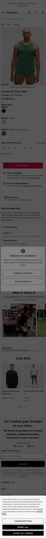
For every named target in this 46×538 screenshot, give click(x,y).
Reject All (23, 527)
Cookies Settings (23, 521)
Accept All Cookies (23, 533)
